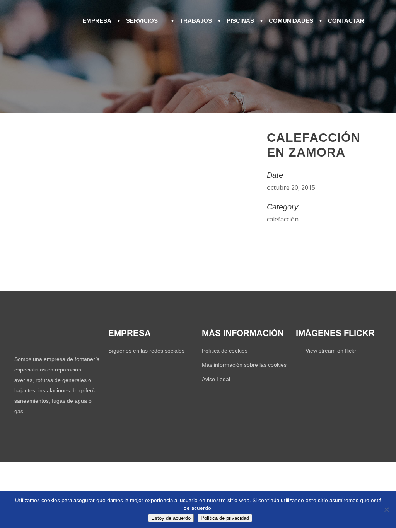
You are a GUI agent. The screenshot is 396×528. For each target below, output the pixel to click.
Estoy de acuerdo (171, 518)
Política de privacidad (225, 518)
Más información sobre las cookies (244, 365)
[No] (386, 509)
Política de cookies (225, 350)
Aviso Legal (216, 379)
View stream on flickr (331, 350)
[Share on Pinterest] (288, 239)
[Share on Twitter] (279, 239)
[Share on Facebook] (269, 239)
